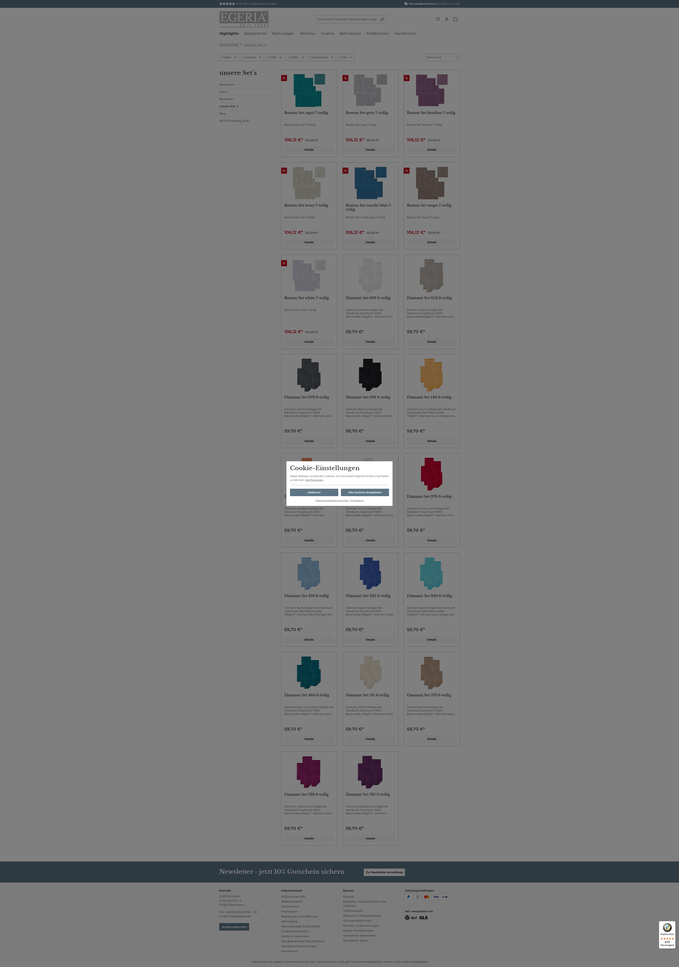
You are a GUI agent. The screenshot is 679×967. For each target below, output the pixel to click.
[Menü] (673, 923)
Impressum (357, 500)
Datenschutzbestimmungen (332, 500)
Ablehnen (314, 492)
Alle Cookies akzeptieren (365, 492)
